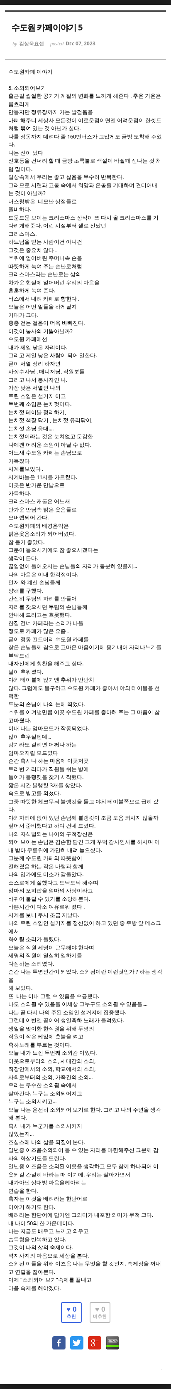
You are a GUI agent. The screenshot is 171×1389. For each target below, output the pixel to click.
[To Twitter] (76, 1338)
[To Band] (112, 1338)
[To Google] (94, 1338)
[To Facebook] (58, 1338)
